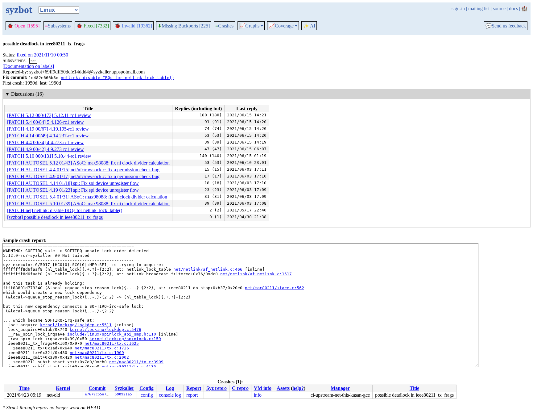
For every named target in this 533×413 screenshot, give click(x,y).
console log (170, 395)
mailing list (479, 8)
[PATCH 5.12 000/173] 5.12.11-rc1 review (49, 115)
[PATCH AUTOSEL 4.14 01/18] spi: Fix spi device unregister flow (73, 183)
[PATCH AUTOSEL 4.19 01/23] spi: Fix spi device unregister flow (73, 190)
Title (414, 388)
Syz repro (216, 388)
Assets (283, 388)
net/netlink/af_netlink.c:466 (207, 269)
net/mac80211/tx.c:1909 (97, 352)
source (499, 8)
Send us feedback (505, 26)
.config (146, 395)
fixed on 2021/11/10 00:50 (42, 54)
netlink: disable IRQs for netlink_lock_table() (117, 77)
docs (513, 8)
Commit (97, 388)
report (192, 395)
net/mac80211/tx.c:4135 (129, 366)
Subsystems (58, 25)
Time (24, 388)
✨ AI (309, 25)
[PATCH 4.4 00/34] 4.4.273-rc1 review (45, 142)
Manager (340, 388)
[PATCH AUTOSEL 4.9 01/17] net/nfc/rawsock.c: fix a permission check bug (83, 176)
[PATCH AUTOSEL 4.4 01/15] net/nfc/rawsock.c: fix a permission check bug (83, 169)
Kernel (63, 388)
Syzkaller (124, 388)
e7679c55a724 (98, 394)
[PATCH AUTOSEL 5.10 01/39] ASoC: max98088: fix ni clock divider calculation (88, 203)
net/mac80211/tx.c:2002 (102, 357)
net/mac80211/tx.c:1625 (112, 343)
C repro (240, 388)
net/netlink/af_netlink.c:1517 (256, 274)
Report (193, 388)
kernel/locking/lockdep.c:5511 (76, 325)
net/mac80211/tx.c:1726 (102, 348)
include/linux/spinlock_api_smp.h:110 (111, 334)
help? (298, 388)
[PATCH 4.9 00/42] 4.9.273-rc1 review (45, 149)
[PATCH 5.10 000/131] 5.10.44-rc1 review (49, 156)
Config (146, 388)
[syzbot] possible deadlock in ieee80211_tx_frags (55, 217)
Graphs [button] (249, 26)
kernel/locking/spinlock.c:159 (125, 338)
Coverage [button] (281, 26)
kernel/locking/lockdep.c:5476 (105, 329)
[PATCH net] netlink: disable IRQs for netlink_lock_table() (64, 210)
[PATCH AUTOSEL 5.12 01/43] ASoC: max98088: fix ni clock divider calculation (88, 162)
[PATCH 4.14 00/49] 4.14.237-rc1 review (48, 135)
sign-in (458, 8)
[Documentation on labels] (28, 66)
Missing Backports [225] (184, 26)
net (33, 60)
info (258, 395)
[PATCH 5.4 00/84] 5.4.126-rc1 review (45, 122)
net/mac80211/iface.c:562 (274, 288)
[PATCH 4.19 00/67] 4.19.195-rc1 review (48, 128)
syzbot (19, 9)
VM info (262, 388)
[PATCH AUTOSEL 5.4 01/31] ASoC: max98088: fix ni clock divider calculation (87, 196)
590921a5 (123, 394)
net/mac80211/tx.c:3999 (136, 362)
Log (170, 388)
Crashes (224, 25)
